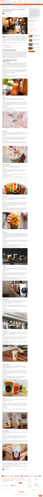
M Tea (19, 98)
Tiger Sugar (4, 197)
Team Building (20, 1)
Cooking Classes (8, 1)
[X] (9, 485)
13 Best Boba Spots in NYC (8, 47)
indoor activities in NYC (15, 405)
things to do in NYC (9, 235)
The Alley (24, 233)
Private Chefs (14, 1)
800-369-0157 (38, 1)
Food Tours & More (26, 1)
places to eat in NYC (19, 134)
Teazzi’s (3, 399)
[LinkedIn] (10, 485)
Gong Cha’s (4, 332)
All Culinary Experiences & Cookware (33, 31)
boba (11, 42)
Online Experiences (32, 24)
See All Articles (31, 51)
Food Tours (30, 27)
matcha (6, 174)
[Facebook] (3, 485)
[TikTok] (4, 485)
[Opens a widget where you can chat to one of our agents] (40, 496)
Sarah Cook (8, 13)
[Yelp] (5, 485)
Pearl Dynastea (4, 305)
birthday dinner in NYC (20, 274)
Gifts (32, 1)
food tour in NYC (9, 54)
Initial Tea (10, 132)
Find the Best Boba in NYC (8, 46)
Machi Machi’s (24, 435)
